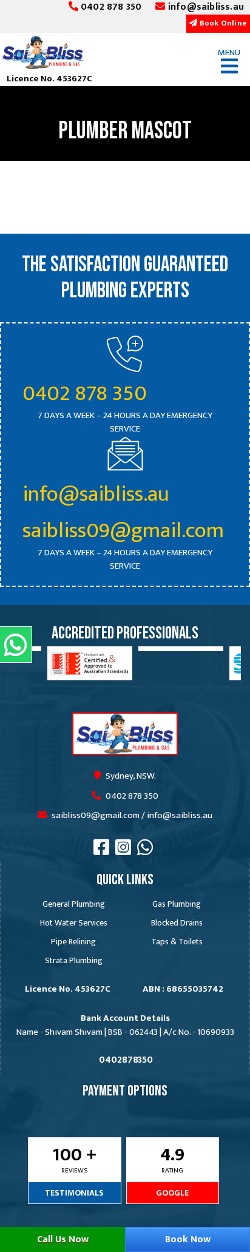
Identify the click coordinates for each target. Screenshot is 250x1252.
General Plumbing (73, 904)
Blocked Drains (177, 923)
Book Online (222, 23)
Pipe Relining (73, 942)
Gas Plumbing (176, 904)
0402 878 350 (110, 7)
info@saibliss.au (205, 7)
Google (172, 1193)
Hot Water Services (73, 923)
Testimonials (74, 1193)
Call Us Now (63, 1239)
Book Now (188, 1239)
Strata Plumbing (74, 960)
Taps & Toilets (177, 942)
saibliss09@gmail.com (123, 530)
